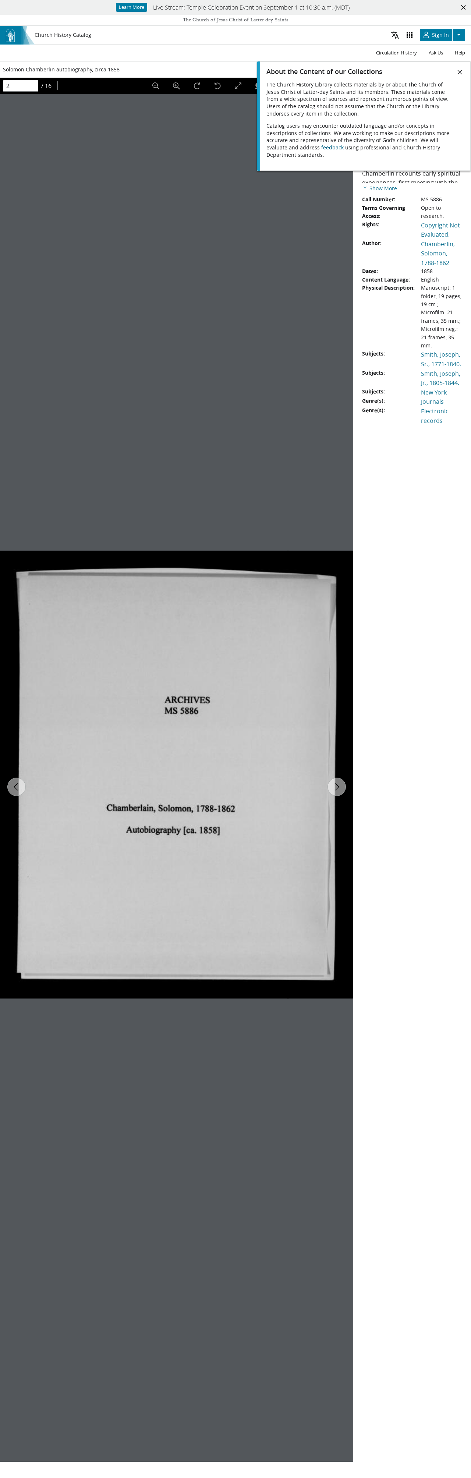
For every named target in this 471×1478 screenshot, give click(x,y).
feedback (332, 147)
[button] (379, 188)
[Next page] (336, 787)
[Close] (460, 72)
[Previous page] (16, 787)
